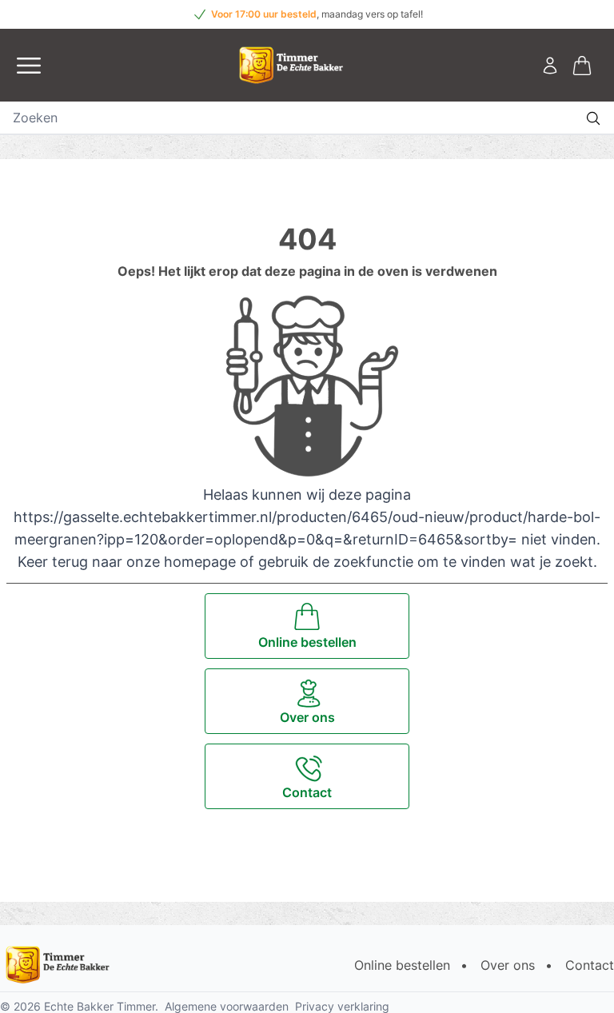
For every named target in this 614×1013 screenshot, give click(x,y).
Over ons (507, 965)
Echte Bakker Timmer (99, 1006)
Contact (589, 965)
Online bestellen (402, 965)
